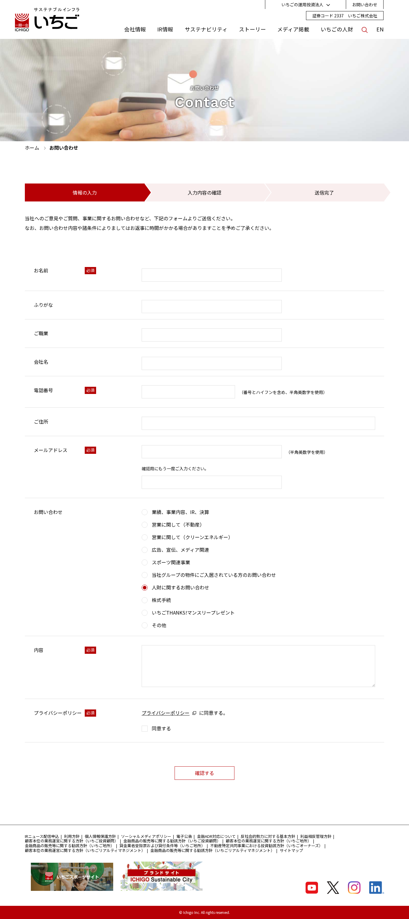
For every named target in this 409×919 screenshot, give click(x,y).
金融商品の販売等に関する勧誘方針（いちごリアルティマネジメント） (212, 850)
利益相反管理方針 (315, 836)
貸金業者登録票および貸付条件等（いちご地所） (162, 845)
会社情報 (135, 29)
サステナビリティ (206, 29)
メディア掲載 (293, 29)
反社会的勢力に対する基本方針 (268, 836)
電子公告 (184, 836)
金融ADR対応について (216, 836)
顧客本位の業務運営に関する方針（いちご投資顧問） (71, 841)
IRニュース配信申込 (42, 836)
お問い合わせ (364, 4)
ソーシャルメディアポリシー (146, 836)
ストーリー (252, 29)
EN (380, 29)
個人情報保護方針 (100, 836)
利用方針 (72, 836)
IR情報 (165, 29)
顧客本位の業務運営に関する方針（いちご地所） (268, 841)
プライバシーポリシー (166, 712)
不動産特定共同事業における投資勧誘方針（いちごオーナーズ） (266, 845)
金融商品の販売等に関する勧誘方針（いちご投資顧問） (172, 841)
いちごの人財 (337, 29)
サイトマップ (291, 850)
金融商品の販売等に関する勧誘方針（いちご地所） (69, 845)
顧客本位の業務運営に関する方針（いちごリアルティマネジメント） (85, 850)
